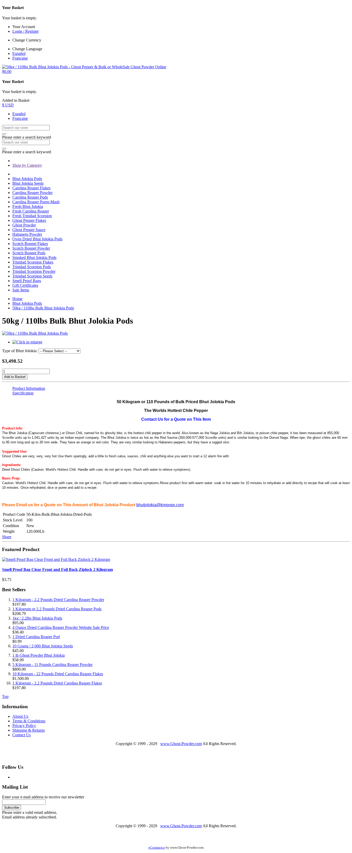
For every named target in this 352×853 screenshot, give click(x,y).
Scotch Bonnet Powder (31, 248)
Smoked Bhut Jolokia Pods (34, 257)
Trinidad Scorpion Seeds (32, 276)
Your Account (23, 26)
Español (19, 53)
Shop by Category (27, 165)
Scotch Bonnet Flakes (30, 243)
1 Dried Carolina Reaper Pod (36, 637)
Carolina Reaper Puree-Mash (36, 202)
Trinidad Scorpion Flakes (32, 262)
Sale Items (20, 290)
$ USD (8, 105)
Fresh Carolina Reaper (30, 211)
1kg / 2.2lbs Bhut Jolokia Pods (37, 618)
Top (5, 696)
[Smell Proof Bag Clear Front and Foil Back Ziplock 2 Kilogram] (56, 559)
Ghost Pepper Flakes (29, 220)
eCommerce (156, 847)
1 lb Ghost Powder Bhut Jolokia (38, 655)
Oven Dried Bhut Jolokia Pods (37, 239)
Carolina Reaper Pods (30, 197)
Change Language (27, 49)
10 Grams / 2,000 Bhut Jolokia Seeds (42, 646)
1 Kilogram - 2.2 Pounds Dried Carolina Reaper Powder (58, 599)
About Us (20, 716)
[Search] (4, 134)
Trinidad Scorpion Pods (31, 267)
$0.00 (6, 71)
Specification (22, 393)
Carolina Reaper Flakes (31, 188)
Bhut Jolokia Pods (27, 178)
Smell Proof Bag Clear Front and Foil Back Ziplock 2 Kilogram (57, 569)
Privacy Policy (24, 725)
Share (6, 537)
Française (20, 58)
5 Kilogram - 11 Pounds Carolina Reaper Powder (52, 664)
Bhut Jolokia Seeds (28, 183)
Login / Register (25, 31)
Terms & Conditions (28, 721)
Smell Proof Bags (26, 280)
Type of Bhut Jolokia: (19, 351)
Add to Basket (15, 377)
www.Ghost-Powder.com (181, 743)
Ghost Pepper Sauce (28, 229)
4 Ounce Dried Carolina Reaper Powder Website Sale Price (60, 627)
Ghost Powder (24, 225)
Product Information (28, 388)
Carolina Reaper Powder (32, 192)
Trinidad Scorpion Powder (33, 271)
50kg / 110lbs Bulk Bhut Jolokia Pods (43, 308)
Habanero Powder (27, 234)
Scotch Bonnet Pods (28, 253)
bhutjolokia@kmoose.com (160, 505)
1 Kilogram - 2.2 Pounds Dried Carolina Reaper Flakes (57, 683)
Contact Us (21, 735)
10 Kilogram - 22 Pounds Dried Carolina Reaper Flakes (57, 674)
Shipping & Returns (28, 730)
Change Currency (26, 40)
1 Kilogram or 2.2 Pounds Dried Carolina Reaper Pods (57, 609)
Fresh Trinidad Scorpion (32, 216)
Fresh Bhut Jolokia (27, 206)
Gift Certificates (25, 285)
